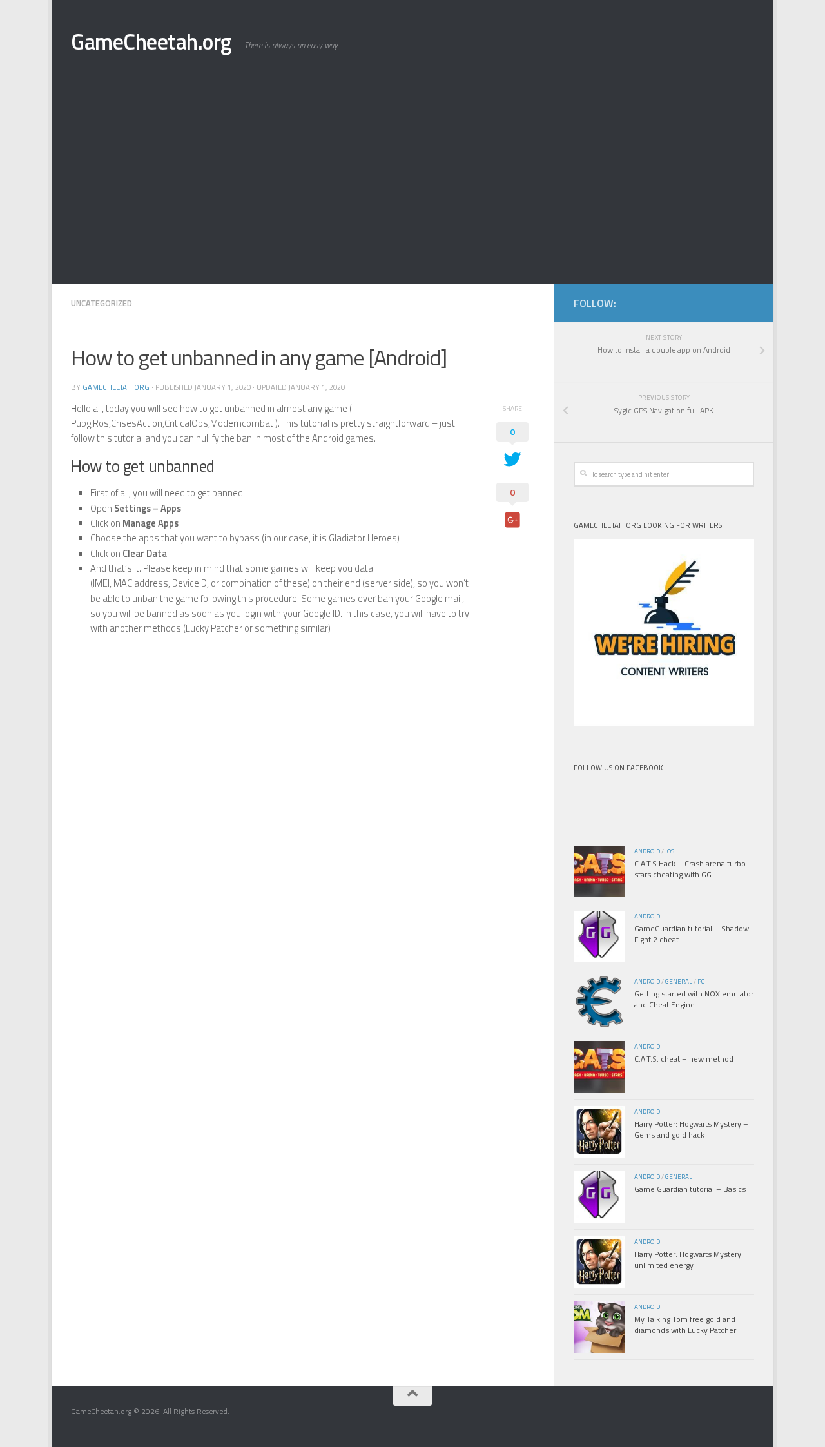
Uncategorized (101, 302)
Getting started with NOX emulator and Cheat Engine (693, 999)
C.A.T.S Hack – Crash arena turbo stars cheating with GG (690, 868)
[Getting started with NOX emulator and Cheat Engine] (599, 1001)
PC (700, 981)
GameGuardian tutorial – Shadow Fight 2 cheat (691, 934)
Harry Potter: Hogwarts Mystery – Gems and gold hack (691, 1129)
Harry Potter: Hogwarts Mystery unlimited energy (687, 1259)
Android (647, 851)
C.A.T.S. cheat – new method (683, 1059)
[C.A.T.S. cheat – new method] (599, 1067)
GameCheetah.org (151, 41)
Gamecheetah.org (116, 387)
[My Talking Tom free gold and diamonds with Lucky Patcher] (599, 1327)
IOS (669, 851)
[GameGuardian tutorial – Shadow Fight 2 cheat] (599, 936)
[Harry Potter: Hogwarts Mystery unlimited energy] (599, 1262)
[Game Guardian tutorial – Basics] (599, 1197)
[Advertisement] (412, 187)
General (678, 981)
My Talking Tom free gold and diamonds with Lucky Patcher (685, 1324)
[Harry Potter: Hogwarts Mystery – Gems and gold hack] (599, 1132)
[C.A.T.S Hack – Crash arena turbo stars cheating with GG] (599, 871)
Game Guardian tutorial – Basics (690, 1189)
